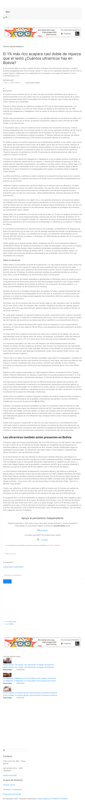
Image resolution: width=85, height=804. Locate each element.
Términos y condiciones (12, 789)
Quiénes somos (9, 785)
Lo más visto (11, 621)
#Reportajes (10, 554)
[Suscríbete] (42, 530)
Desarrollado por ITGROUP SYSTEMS (52, 799)
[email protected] (10, 775)
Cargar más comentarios (13, 567)
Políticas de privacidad (12, 794)
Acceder (44, 540)
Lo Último (10, 624)
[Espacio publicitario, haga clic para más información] (42, 32)
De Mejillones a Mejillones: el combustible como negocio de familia (29, 678)
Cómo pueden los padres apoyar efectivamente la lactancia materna (30, 693)
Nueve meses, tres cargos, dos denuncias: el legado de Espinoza (28, 665)
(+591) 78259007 (54, 545)
